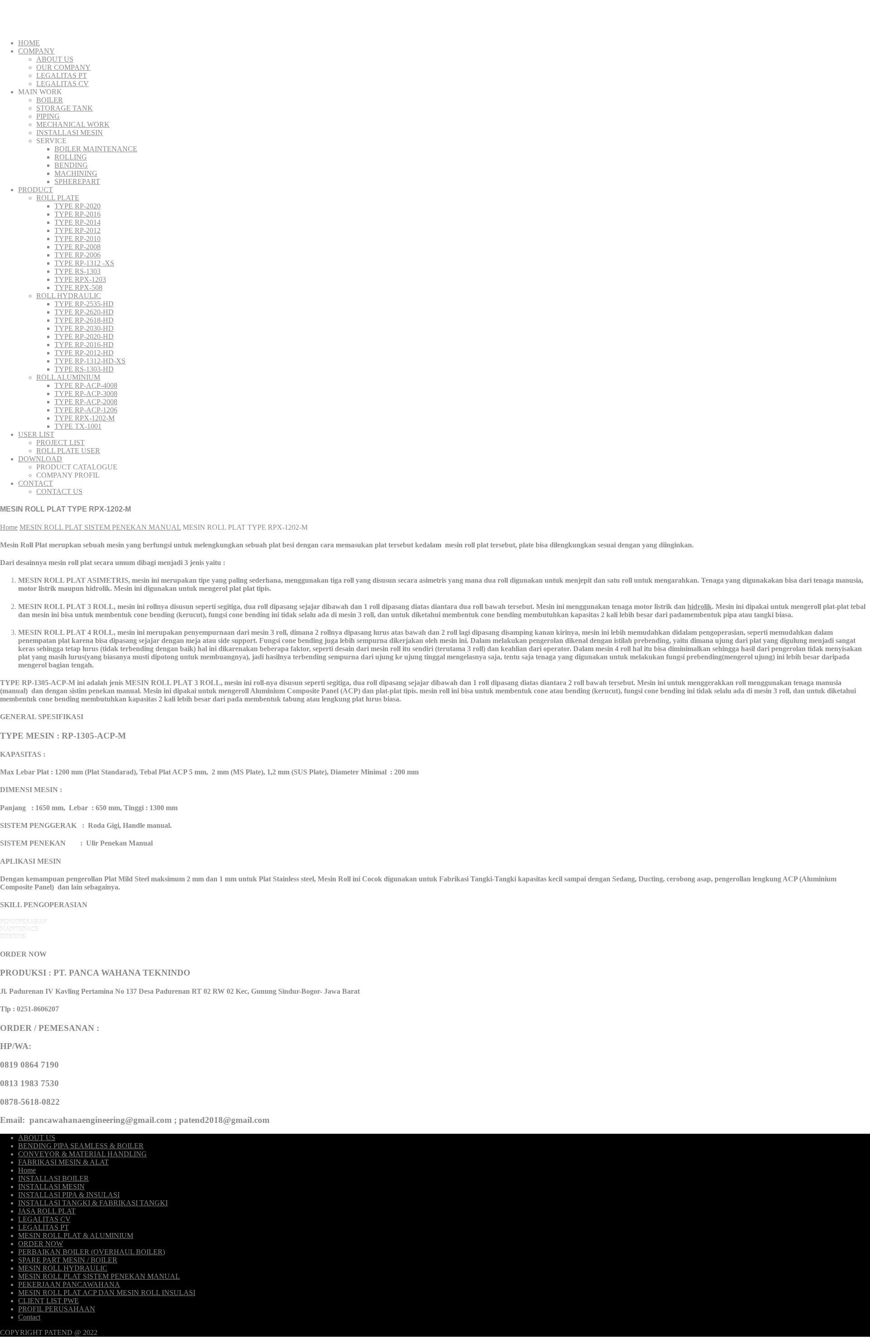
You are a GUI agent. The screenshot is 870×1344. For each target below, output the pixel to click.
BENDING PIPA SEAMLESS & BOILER (81, 1146)
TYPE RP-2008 (77, 247)
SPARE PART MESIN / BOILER (67, 1260)
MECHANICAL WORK (73, 124)
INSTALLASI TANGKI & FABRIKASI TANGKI (93, 1203)
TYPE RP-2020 (77, 206)
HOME (29, 43)
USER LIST (36, 434)
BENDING (71, 165)
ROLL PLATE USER (68, 450)
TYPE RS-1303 (77, 271)
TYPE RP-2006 (77, 255)
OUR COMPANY (63, 67)
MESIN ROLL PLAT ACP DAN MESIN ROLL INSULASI (106, 1292)
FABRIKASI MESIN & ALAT (63, 1162)
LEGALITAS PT (61, 75)
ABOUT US (54, 59)
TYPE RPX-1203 (80, 279)
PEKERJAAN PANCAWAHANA (69, 1284)
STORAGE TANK (64, 108)
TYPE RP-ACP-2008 (85, 402)
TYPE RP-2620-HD (84, 312)
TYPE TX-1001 (78, 426)
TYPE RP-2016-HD (84, 344)
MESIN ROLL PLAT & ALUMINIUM (75, 1235)
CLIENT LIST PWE (48, 1301)
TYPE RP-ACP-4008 (85, 385)
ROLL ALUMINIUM (68, 377)
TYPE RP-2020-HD (84, 336)
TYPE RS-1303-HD (84, 369)
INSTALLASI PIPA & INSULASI (69, 1195)
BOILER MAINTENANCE (95, 149)
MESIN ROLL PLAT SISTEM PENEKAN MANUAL (100, 527)
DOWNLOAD (40, 459)
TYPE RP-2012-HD (84, 353)
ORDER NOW (40, 1243)
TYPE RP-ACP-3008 (85, 393)
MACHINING (75, 173)
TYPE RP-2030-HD (84, 328)
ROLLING (70, 157)
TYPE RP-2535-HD (84, 304)
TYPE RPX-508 (78, 287)
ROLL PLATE (57, 198)
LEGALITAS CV (62, 83)
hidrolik (699, 606)
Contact (29, 1317)
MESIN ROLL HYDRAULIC (62, 1268)
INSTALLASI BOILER (53, 1178)
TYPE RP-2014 (77, 222)
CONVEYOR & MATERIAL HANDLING (82, 1154)
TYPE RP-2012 (77, 230)
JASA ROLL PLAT (47, 1211)
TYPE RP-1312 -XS (84, 263)
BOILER (49, 100)
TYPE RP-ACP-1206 (85, 410)
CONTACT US (59, 491)
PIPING (48, 116)
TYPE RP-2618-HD (84, 320)
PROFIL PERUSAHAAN (56, 1309)
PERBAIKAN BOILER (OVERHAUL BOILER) (91, 1252)
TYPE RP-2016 (77, 214)
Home (9, 527)
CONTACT (35, 483)
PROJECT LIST (60, 442)
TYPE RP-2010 (77, 238)
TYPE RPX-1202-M (84, 418)
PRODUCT (35, 189)
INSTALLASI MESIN (69, 132)
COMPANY (36, 51)
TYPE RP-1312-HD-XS (90, 361)
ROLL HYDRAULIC (68, 296)
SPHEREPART (77, 181)
